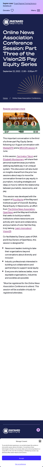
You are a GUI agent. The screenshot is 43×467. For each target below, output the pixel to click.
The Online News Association (21, 208)
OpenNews (8, 212)
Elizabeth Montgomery (13, 159)
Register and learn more (14, 108)
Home (5, 97)
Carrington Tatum (25, 156)
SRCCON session (27, 147)
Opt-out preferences (20, 464)
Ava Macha (18, 199)
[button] (40, 441)
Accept (21, 458)
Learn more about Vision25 (17, 229)
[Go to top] (38, 430)
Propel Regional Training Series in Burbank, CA (19, 4)
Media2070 (8, 147)
